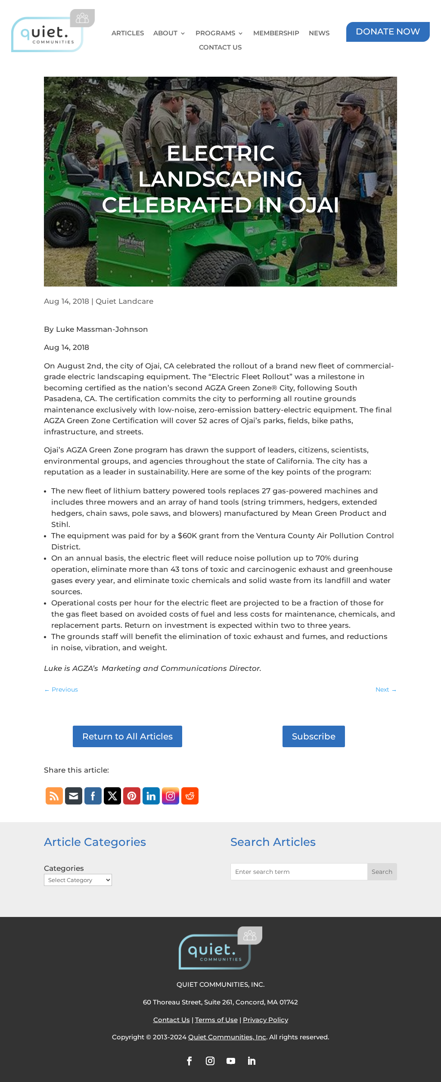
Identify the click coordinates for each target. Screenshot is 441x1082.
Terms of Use (216, 1020)
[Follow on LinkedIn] (251, 1061)
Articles (128, 33)
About (165, 33)
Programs (215, 33)
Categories (64, 868)
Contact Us (220, 47)
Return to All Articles (127, 736)
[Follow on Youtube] (230, 1061)
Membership (276, 33)
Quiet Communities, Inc (227, 1037)
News (319, 33)
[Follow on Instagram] (210, 1061)
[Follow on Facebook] (189, 1061)
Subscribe (313, 736)
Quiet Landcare (124, 301)
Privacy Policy (265, 1020)
